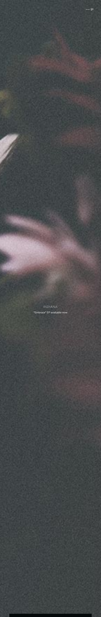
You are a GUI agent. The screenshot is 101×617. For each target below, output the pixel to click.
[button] (83, 70)
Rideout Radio (50, 308)
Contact (50, 318)
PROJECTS (50, 303)
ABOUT (50, 313)
